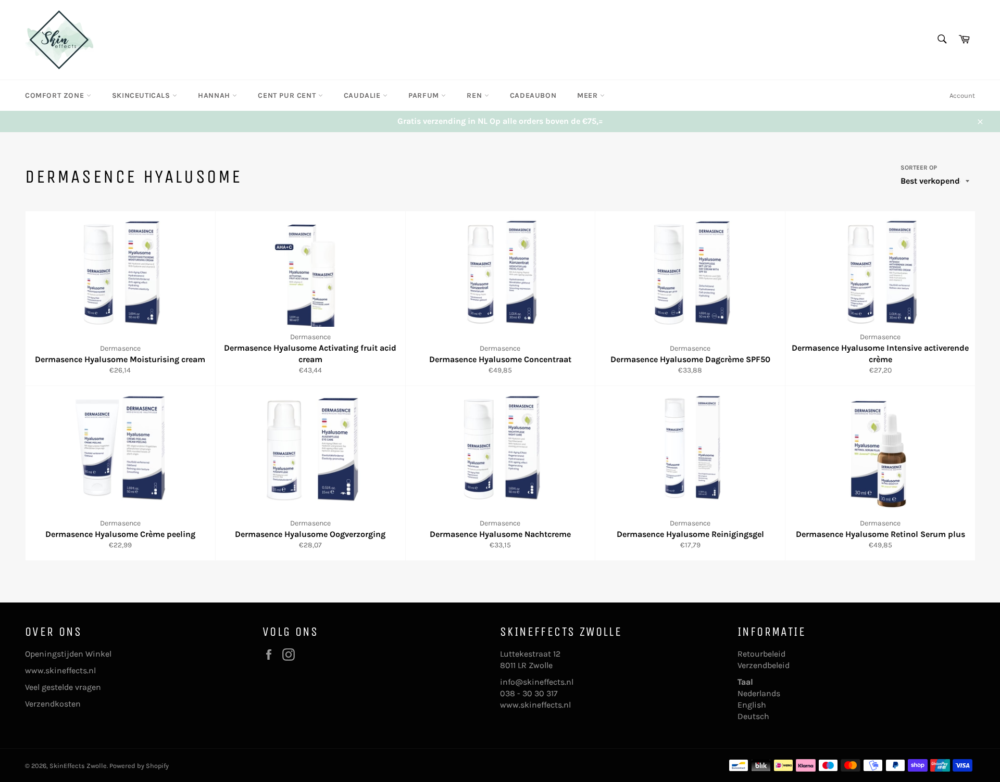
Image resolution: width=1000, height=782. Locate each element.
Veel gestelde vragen (63, 687)
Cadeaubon (533, 95)
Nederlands (759, 693)
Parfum (424, 95)
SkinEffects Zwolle (78, 766)
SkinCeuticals (142, 95)
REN (475, 95)
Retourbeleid (761, 654)
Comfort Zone (55, 95)
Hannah (215, 95)
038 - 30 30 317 (529, 693)
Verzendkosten (53, 704)
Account (962, 95)
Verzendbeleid (764, 665)
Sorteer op (919, 167)
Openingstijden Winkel (68, 654)
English (752, 705)
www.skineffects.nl (60, 670)
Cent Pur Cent (288, 95)
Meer (588, 95)
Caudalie (363, 95)
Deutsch (753, 716)
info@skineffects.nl (536, 682)
